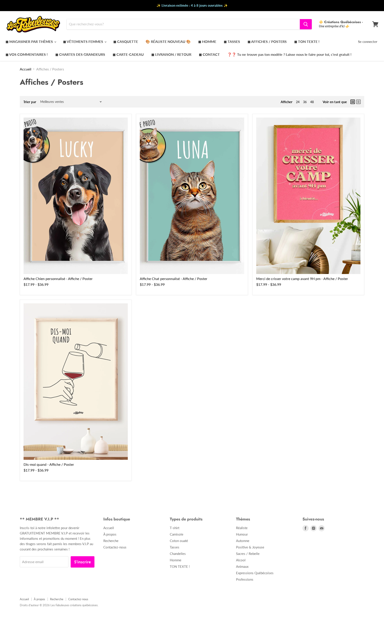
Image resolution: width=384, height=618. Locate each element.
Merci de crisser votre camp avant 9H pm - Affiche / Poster (302, 278)
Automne (242, 541)
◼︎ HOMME (207, 41)
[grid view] (352, 102)
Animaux (242, 566)
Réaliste (242, 528)
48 (312, 102)
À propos (109, 534)
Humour (242, 534)
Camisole (176, 534)
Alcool (241, 560)
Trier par (29, 102)
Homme (175, 560)
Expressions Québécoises (255, 573)
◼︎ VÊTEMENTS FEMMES (83, 41)
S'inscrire (82, 561)
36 (305, 102)
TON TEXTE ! (180, 566)
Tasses (174, 547)
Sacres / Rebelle (248, 554)
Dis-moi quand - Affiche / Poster (49, 464)
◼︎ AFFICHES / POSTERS (267, 41)
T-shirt (174, 528)
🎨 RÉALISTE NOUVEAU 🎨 (168, 41)
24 (298, 102)
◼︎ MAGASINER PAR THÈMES (30, 41)
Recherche (110, 541)
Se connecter (367, 42)
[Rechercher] (306, 24)
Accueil (25, 69)
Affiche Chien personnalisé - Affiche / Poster (58, 278)
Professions (244, 579)
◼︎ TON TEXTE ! (307, 41)
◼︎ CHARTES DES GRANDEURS (80, 54)
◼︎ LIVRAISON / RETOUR (171, 54)
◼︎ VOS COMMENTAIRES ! (27, 54)
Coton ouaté (179, 541)
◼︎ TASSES (232, 41)
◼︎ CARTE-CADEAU (128, 54)
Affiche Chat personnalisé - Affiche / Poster (173, 278)
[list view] (358, 102)
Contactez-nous (114, 547)
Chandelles (178, 554)
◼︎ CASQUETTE (125, 41)
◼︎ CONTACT (209, 54)
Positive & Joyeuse (250, 547)
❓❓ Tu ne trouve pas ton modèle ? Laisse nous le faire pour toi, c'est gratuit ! (289, 54)
